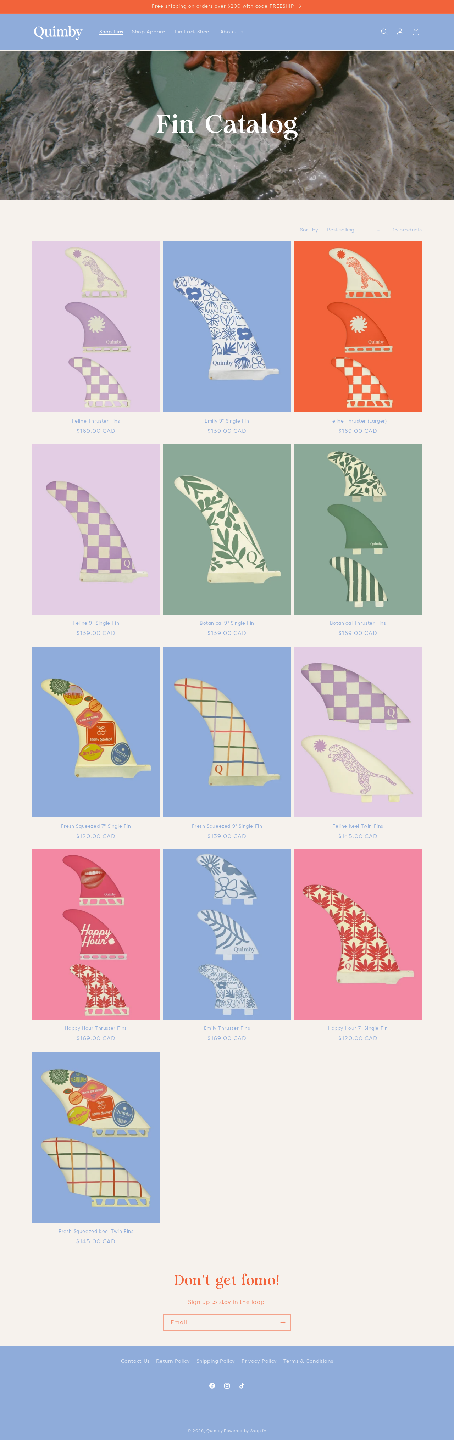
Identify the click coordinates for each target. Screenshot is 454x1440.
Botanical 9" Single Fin (227, 623)
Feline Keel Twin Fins (357, 826)
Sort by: (310, 230)
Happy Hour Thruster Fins (96, 1028)
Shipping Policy (215, 1361)
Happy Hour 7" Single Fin (358, 1028)
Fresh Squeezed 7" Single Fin (96, 826)
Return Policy (173, 1361)
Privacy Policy (259, 1361)
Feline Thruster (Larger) (358, 420)
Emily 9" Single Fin (227, 420)
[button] (384, 32)
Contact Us (135, 1361)
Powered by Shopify (245, 1431)
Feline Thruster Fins (96, 420)
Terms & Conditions (308, 1361)
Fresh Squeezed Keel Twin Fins (96, 1231)
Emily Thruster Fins (227, 1028)
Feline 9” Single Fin (96, 623)
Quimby (214, 1431)
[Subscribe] (282, 1322)
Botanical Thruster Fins (358, 623)
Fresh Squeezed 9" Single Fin (227, 826)
